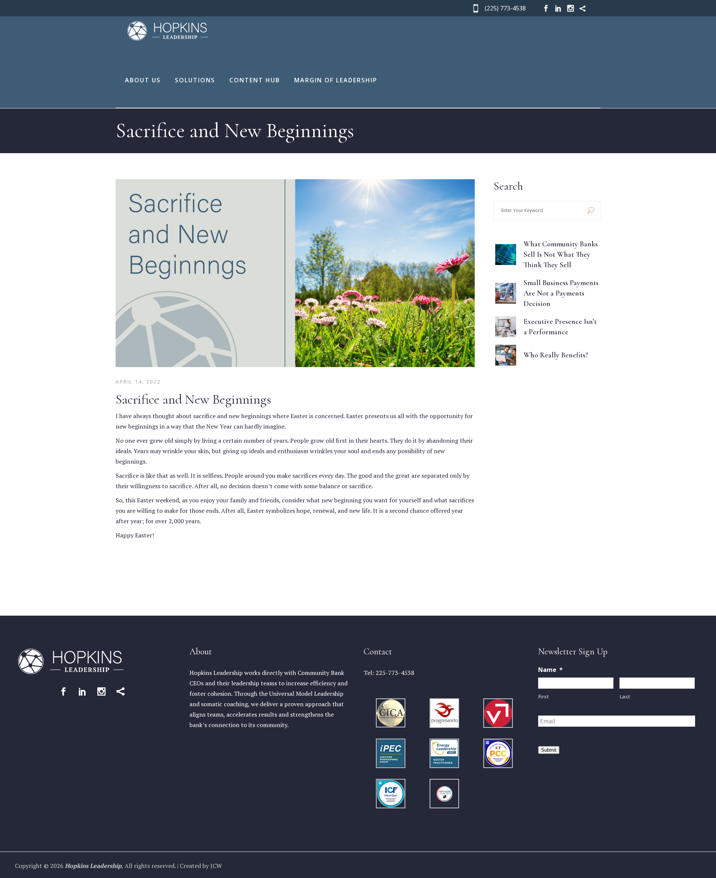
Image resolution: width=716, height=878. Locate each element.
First (543, 696)
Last (625, 696)
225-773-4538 (395, 673)
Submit (548, 750)
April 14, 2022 (138, 381)
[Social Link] (63, 691)
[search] (590, 210)
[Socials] (546, 8)
